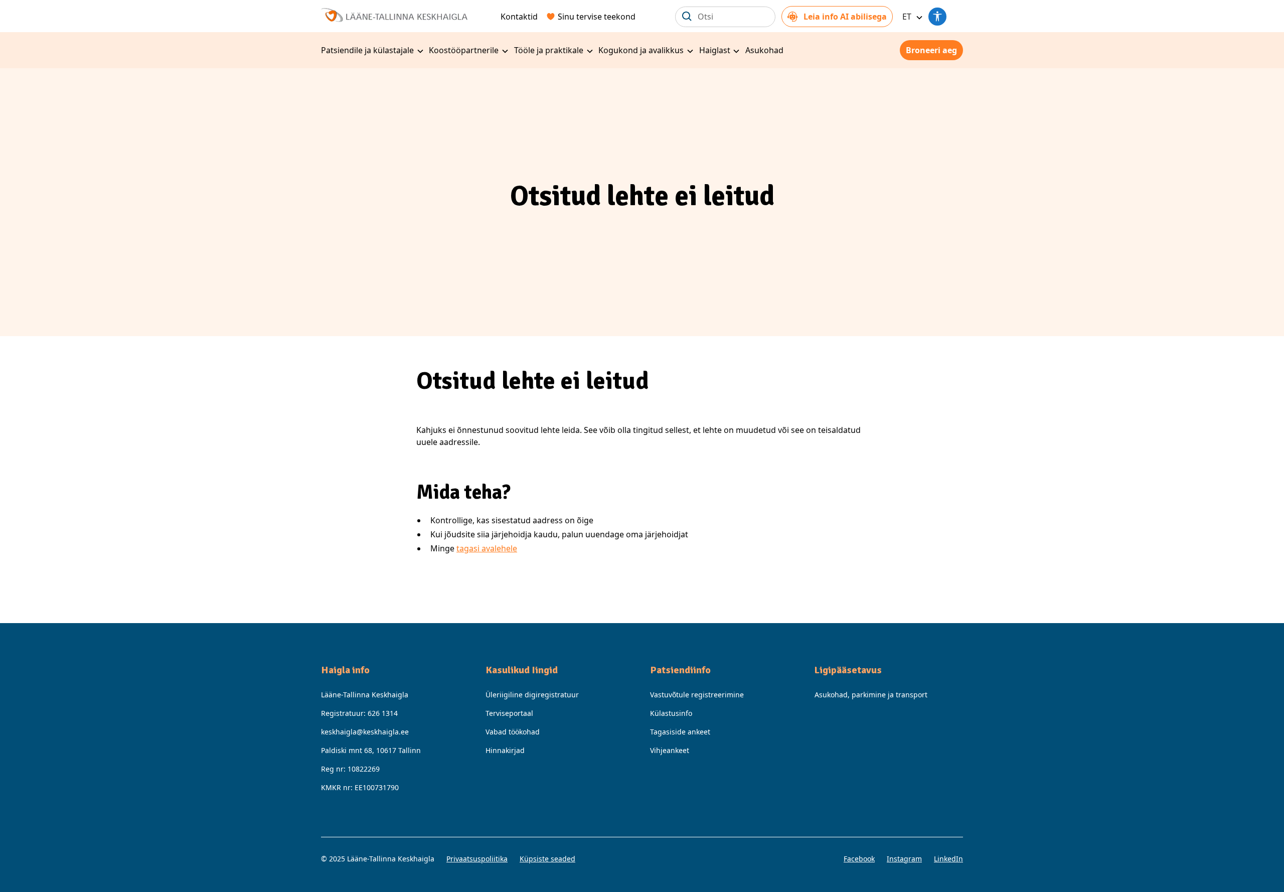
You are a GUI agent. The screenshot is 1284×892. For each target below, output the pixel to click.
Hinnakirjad (505, 750)
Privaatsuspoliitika (477, 858)
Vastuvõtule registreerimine (697, 694)
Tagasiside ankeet (680, 731)
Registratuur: (359, 713)
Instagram (904, 858)
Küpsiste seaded (547, 858)
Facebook (859, 858)
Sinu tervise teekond (596, 16)
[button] (910, 17)
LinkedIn (948, 858)
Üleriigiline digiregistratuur (532, 694)
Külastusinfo (671, 713)
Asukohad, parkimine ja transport (871, 694)
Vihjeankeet (669, 750)
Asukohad (764, 50)
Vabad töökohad (513, 731)
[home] (394, 14)
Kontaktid (519, 16)
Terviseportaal (509, 713)
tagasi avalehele (486, 548)
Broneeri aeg (931, 50)
